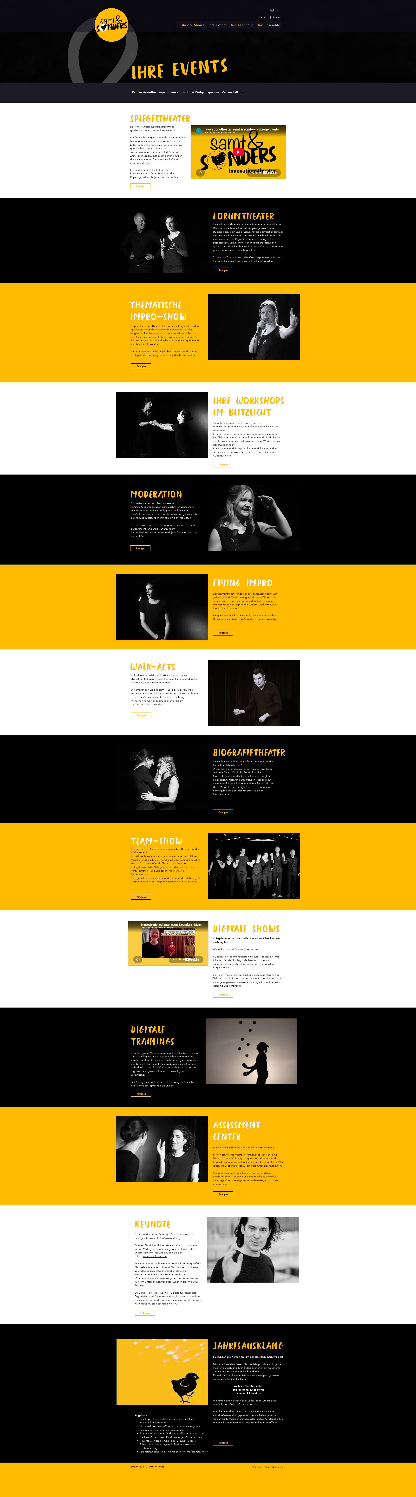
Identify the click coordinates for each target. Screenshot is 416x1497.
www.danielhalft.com (155, 1256)
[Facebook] (278, 10)
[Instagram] (272, 10)
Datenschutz (156, 1466)
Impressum (138, 1466)
